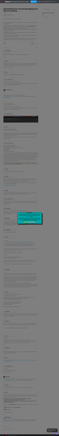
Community (39, 1)
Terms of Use (34, 219)
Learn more (31, 216)
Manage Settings (32, 222)
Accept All (26, 222)
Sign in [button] (52, 1)
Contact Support (33, 1)
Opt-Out (36, 220)
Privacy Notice (27, 219)
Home (7, 1)
